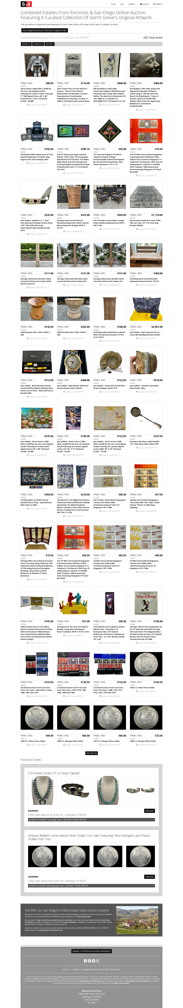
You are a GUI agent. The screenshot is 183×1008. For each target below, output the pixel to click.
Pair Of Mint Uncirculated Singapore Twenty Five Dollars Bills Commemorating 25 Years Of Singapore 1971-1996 (109, 504)
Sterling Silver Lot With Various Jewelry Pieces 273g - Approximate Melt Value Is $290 (36, 502)
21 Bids (59, 276)
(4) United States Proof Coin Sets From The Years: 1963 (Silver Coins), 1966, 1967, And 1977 (36, 690)
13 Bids (23, 86)
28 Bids (23, 497)
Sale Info (49, 44)
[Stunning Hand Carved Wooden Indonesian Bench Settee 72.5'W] (146, 255)
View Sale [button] (149, 811)
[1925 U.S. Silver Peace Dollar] (146, 664)
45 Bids (132, 218)
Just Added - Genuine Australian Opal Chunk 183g (144, 386)
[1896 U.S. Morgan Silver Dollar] (73, 717)
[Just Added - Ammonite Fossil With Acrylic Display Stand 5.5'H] (109, 362)
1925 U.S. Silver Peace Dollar (142, 687)
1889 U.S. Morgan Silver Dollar (143, 741)
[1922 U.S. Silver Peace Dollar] (37, 717)
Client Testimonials (112, 969)
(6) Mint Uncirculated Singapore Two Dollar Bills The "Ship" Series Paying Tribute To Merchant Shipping (144, 504)
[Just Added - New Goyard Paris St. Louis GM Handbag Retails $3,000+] (146, 308)
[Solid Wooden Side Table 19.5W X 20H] (73, 308)
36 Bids (132, 86)
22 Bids (59, 86)
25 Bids (132, 439)
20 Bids (23, 152)
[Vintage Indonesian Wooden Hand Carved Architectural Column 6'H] (73, 255)
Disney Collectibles (69, 922)
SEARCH (158, 4)
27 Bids (132, 276)
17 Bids (59, 152)
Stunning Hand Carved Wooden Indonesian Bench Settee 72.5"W (144, 280)
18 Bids (59, 558)
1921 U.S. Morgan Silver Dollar (106, 741)
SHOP (113, 4)
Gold (103, 920)
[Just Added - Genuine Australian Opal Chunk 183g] (146, 362)
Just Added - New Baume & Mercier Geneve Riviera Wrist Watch (73, 386)
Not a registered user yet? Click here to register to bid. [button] (44, 30)
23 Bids (23, 330)
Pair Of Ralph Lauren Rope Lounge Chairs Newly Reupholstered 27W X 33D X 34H (108, 223)
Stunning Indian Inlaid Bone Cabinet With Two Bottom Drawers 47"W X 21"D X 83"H (109, 334)
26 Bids (59, 383)
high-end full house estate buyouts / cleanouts (54, 920)
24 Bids (23, 218)
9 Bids (95, 152)
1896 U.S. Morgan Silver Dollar (70, 741)
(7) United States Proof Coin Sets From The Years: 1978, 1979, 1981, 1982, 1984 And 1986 (72, 690)
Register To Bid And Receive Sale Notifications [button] (91, 951)
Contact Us (76, 969)
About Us (66, 969)
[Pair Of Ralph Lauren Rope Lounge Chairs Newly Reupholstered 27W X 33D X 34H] (109, 197)
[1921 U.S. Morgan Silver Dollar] (109, 717)
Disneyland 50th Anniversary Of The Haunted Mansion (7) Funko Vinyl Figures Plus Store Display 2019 (37, 157)
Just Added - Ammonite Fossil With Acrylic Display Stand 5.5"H (109, 386)
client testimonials (84, 917)
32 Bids (59, 218)
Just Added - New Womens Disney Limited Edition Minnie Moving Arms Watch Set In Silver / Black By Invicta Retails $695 (37, 389)
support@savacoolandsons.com (51, 930)
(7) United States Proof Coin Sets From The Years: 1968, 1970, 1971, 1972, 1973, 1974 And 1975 (108, 690)
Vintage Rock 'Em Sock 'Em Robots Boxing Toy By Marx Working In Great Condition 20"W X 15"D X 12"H (73, 629)
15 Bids (132, 152)
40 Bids (96, 86)
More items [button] (91, 753)
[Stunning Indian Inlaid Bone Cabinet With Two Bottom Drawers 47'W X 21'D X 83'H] (109, 308)
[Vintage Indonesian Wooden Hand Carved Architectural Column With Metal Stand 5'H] (37, 255)
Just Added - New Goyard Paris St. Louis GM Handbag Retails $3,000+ (145, 333)
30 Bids (59, 330)
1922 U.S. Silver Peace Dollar (33, 741)
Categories (37, 44)
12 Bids (23, 276)
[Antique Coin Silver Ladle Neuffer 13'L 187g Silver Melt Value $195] (146, 418)
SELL (122, 4)
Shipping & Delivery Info (93, 969)
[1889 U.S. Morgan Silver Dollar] (146, 717)
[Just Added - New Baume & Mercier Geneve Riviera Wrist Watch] (73, 362)
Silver (108, 920)
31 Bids (96, 218)
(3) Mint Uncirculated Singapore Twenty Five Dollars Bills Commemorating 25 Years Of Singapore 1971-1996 (107, 564)
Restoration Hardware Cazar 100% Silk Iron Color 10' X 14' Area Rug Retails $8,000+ (145, 223)
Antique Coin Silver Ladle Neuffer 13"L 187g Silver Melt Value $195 (144, 442)
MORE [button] (131, 4)
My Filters (25, 44)
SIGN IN (145, 4)
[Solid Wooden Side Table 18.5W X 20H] (37, 308)
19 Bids (96, 276)
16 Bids (59, 497)
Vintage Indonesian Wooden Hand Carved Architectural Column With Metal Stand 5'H (36, 281)
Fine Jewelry (29, 922)
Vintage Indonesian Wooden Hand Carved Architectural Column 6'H (72, 280)
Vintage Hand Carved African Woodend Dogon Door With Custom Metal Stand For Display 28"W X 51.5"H (73, 224)
